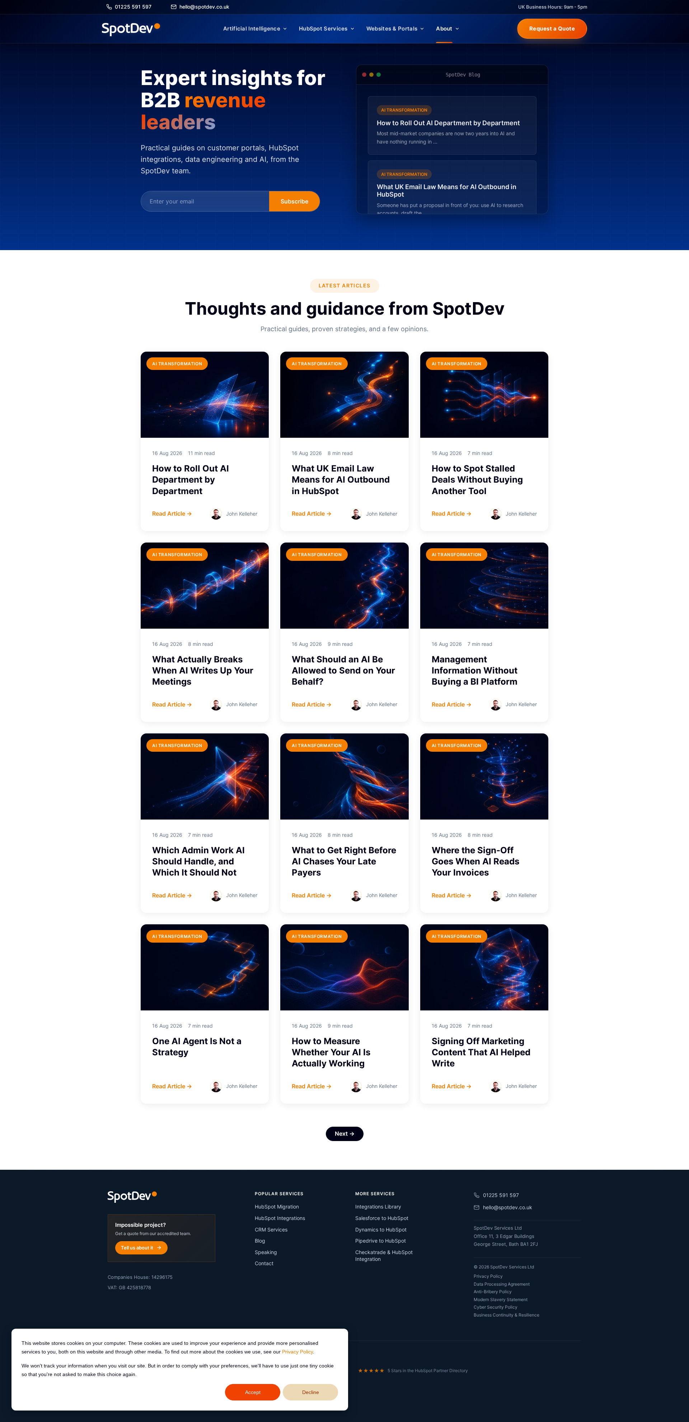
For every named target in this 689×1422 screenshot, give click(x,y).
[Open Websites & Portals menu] (422, 29)
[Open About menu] (457, 29)
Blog (260, 1241)
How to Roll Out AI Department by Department (190, 479)
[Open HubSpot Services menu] (352, 29)
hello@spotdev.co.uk (507, 1207)
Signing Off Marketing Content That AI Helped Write (481, 1052)
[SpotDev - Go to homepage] (131, 29)
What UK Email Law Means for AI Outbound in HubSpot (341, 479)
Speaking (266, 1252)
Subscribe (294, 201)
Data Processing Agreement (502, 1284)
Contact (264, 1263)
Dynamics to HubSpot (381, 1229)
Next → (345, 1133)
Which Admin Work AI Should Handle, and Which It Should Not (198, 861)
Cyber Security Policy (495, 1307)
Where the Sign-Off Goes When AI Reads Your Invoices (475, 861)
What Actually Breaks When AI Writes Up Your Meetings (202, 670)
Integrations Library (378, 1206)
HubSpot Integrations (280, 1218)
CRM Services (271, 1229)
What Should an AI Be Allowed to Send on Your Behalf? (343, 670)
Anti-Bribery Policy (493, 1291)
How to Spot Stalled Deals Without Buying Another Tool (477, 479)
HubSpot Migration (277, 1206)
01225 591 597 (501, 1195)
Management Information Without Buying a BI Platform (474, 670)
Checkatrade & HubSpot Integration (384, 1255)
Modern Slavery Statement (501, 1299)
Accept (253, 1392)
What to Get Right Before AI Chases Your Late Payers (344, 861)
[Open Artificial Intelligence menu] (285, 29)
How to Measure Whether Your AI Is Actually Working (331, 1052)
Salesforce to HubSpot (381, 1218)
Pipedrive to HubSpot (380, 1241)
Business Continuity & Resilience (506, 1315)
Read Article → (172, 513)
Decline (310, 1392)
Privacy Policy (297, 1352)
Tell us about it (137, 1247)
